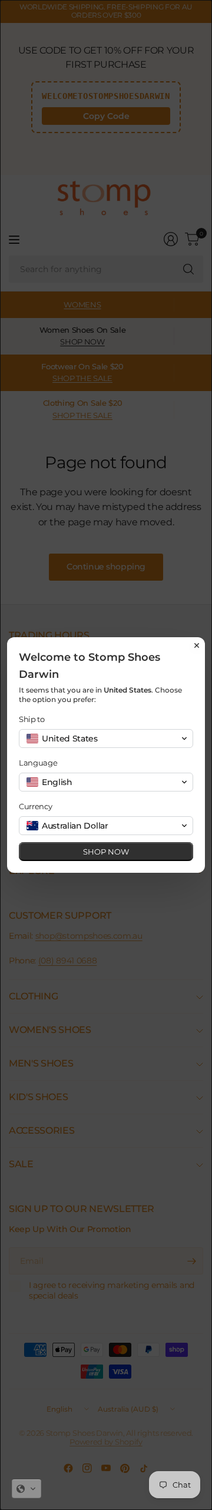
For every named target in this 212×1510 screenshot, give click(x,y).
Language (38, 762)
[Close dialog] (197, 645)
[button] (26, 1488)
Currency (35, 806)
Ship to (32, 719)
